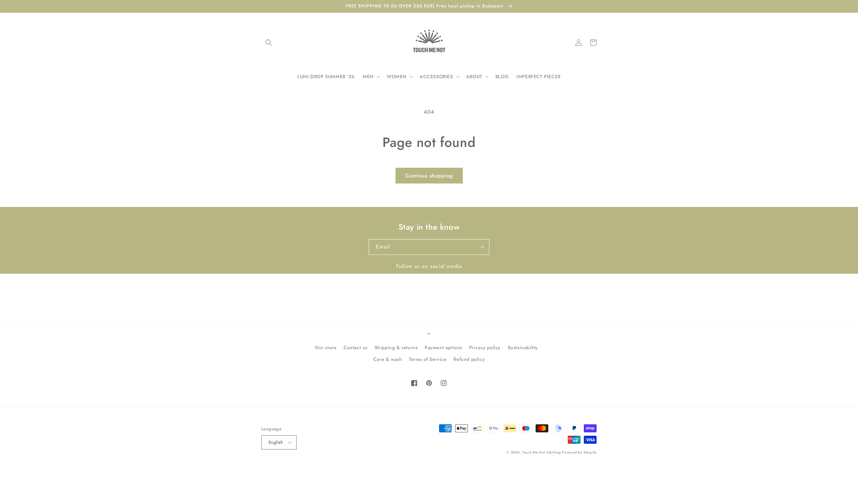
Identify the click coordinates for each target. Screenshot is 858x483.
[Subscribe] (481, 247)
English (275, 442)
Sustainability (523, 347)
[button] (268, 42)
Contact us (356, 347)
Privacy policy (485, 347)
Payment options (443, 347)
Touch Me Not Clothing (542, 452)
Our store (325, 347)
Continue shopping (429, 175)
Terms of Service (428, 359)
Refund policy (469, 359)
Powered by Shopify (579, 452)
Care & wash (387, 359)
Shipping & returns (396, 347)
